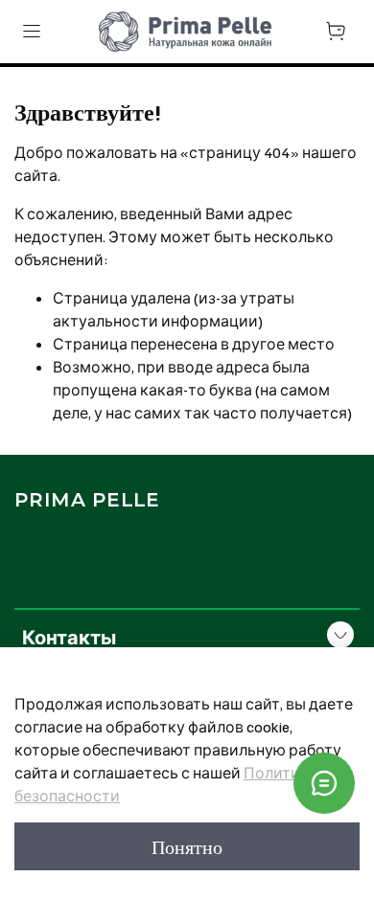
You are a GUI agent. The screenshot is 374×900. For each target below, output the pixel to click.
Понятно (187, 846)
